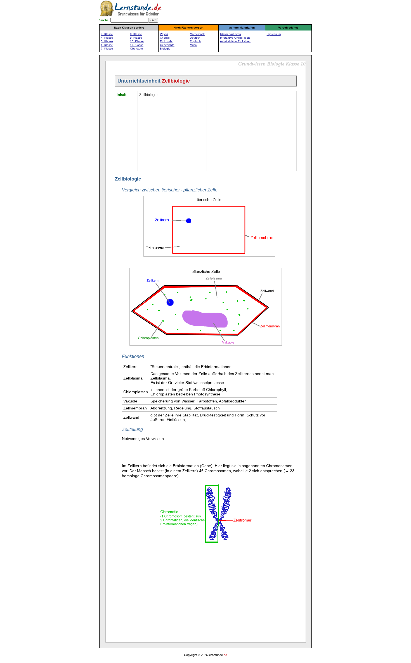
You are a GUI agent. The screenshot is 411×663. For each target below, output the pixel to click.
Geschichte (167, 44)
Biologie (165, 48)
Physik (164, 34)
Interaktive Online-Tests (235, 37)
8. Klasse (136, 34)
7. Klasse (107, 48)
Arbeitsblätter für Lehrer (235, 41)
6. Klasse (107, 44)
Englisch (195, 41)
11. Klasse (136, 44)
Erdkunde (166, 41)
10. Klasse (137, 41)
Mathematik (197, 34)
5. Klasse (107, 41)
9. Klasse (136, 37)
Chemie (165, 37)
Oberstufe (136, 48)
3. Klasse (107, 34)
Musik (193, 44)
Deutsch (195, 37)
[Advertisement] (251, 130)
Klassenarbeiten (230, 34)
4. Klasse (107, 37)
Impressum (274, 34)
